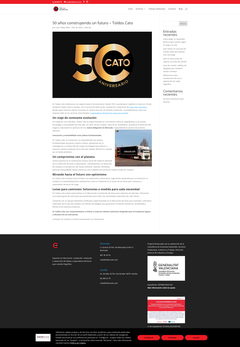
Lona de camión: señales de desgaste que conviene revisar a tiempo (174, 68)
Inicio (130, 9)
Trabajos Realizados (156, 9)
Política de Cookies (78, 343)
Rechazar (172, 337)
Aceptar (196, 337)
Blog (180, 9)
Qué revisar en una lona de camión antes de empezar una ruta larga (174, 52)
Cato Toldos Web (63, 27)
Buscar (183, 23)
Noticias (87, 27)
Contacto (172, 9)
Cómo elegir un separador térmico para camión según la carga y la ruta (174, 42)
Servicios (139, 9)
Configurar (148, 337)
